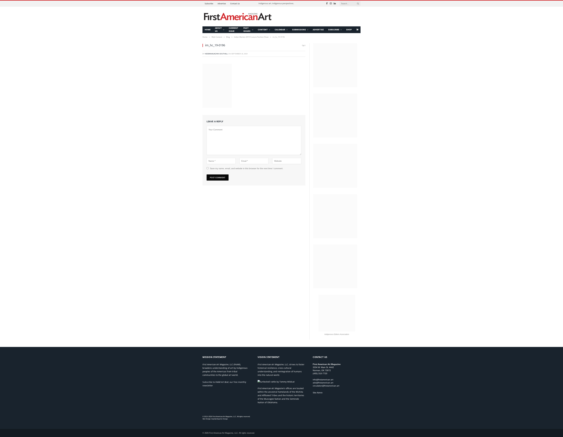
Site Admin (318, 392)
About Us (218, 29)
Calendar (280, 30)
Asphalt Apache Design (219, 419)
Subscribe (209, 3)
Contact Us (235, 3)
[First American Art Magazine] (237, 16)
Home (208, 30)
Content (263, 30)
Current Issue (233, 29)
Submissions (299, 30)
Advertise (222, 3)
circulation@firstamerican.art (326, 386)
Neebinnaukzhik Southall (216, 54)
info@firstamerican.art (323, 379)
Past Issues (246, 29)
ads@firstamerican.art (323, 382)
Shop (349, 30)
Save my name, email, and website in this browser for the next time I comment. (246, 168)
